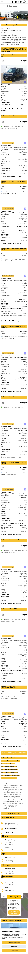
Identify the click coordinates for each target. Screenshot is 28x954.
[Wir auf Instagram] (21, 1)
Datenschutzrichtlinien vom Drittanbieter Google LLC (13, 907)
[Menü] (2, 2)
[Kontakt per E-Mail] (16, 1)
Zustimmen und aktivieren (14, 912)
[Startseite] (13, 1)
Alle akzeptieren (14, 950)
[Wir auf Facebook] (18, 1)
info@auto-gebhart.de (11, 828)
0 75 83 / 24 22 (9, 832)
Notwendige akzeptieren (14, 942)
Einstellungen (14, 946)
